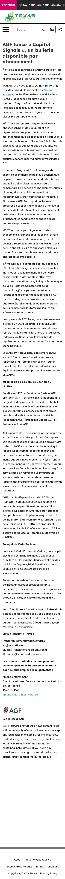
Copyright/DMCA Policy (22, 873)
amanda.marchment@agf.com (21, 694)
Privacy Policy (48, 873)
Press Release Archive (37, 859)
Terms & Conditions (47, 866)
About (17, 859)
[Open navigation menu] (6, 29)
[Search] (44, 29)
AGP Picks (8, 5)
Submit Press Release (19, 866)
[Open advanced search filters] (51, 29)
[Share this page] (60, 29)
